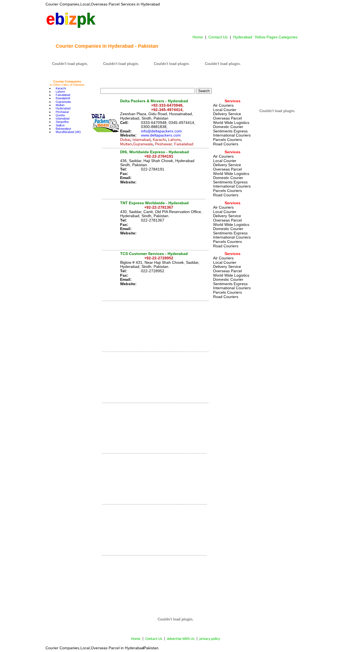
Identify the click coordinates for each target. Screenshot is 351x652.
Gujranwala (63, 101)
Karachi (61, 88)
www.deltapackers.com (161, 135)
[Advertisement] (198, 20)
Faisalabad (63, 95)
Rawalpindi (63, 98)
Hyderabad (63, 108)
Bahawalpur (63, 128)
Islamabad (62, 118)
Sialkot (60, 125)
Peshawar (62, 112)
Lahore (60, 91)
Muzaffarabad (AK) (68, 132)
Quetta (60, 115)
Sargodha (62, 121)
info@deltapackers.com (161, 131)
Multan (60, 105)
